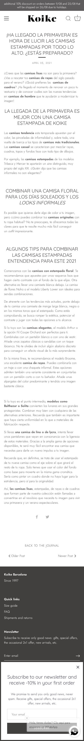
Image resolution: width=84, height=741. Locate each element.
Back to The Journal (42, 545)
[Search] (68, 19)
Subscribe (42, 728)
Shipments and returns (18, 618)
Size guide (11, 605)
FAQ (7, 611)
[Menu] (6, 18)
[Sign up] (78, 656)
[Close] (77, 667)
